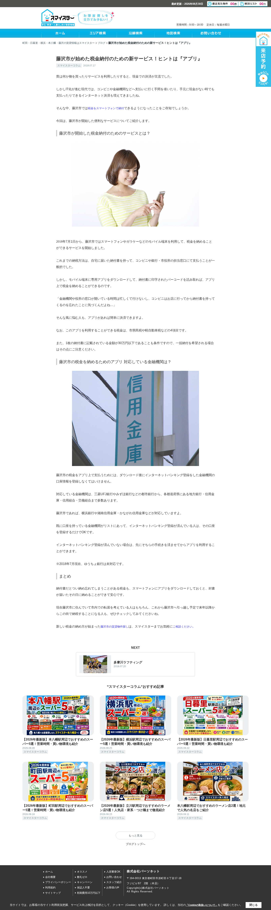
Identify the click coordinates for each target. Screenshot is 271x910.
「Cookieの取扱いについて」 (202, 905)
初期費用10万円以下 (88, 892)
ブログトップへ (135, 844)
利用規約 (50, 887)
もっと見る (135, 835)
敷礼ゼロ (82, 877)
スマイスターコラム (69, 65)
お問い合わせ (114, 877)
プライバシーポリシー (58, 882)
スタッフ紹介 (114, 882)
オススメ (82, 871)
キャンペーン (84, 882)
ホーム (49, 871)
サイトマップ (53, 892)
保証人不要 (83, 887)
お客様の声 (112, 887)
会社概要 (50, 877)
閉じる (253, 904)
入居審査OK (113, 871)
